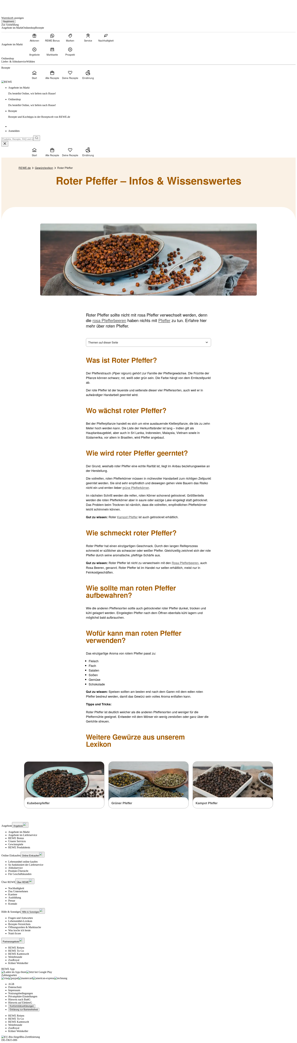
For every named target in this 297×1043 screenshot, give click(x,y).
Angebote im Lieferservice (22, 835)
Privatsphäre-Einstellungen (22, 996)
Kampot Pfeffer (127, 517)
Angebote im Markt (19, 831)
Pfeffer (164, 320)
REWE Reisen (16, 947)
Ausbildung (14, 897)
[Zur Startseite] (13, 6)
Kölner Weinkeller (18, 963)
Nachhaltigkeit (16, 888)
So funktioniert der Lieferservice (25, 864)
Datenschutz (15, 987)
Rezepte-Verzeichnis (19, 924)
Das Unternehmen (18, 891)
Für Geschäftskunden (19, 874)
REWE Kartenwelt (18, 953)
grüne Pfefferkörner (135, 487)
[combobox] (17, 139)
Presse (11, 900)
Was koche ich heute (19, 930)
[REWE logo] (6, 81)
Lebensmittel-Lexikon (20, 921)
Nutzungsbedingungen (20, 993)
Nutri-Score (14, 933)
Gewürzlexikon (44, 168)
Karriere (12, 894)
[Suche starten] (36, 138)
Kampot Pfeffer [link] (207, 803)
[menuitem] (34, 37)
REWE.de (25, 168)
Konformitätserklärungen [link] (22, 1006)
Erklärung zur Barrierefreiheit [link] (24, 1009)
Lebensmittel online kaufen (23, 861)
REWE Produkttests (19, 847)
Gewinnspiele (15, 844)
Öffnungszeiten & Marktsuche (24, 927)
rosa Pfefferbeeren (109, 320)
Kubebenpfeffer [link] (38, 803)
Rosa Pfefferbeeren (185, 562)
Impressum (14, 990)
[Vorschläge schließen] (4, 144)
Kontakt (12, 903)
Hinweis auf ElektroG (20, 1002)
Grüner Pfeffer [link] (121, 803)
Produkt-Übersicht (18, 870)
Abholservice (15, 867)
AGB (11, 984)
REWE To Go (16, 950)
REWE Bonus (16, 838)
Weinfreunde (15, 956)
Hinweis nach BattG (19, 999)
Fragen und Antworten (20, 917)
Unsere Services (17, 841)
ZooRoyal (13, 960)
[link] (152, 90)
